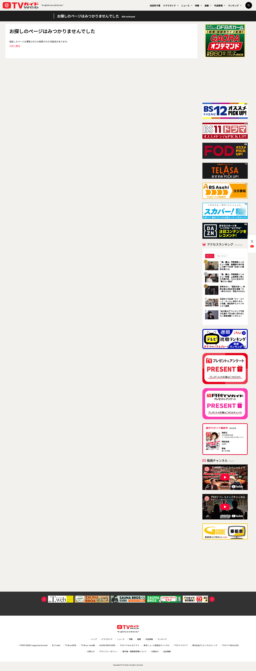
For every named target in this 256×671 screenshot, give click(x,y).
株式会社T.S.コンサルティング (204, 645)
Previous (44, 599)
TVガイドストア (181, 645)
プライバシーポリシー (108, 651)
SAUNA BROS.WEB (107, 645)
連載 (207, 5)
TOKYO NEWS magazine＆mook (33, 645)
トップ (94, 639)
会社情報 (167, 651)
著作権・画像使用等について (134, 651)
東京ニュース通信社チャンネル (157, 645)
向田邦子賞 (155, 5)
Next (212, 599)
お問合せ (155, 651)
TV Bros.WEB (70, 645)
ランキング (233, 5)
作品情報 (218, 5)
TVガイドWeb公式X (230, 645)
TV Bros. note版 (88, 645)
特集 (197, 5)
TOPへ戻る (14, 45)
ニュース (185, 5)
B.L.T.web (56, 645)
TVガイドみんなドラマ (129, 645)
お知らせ (91, 651)
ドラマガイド (169, 5)
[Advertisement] (225, 80)
